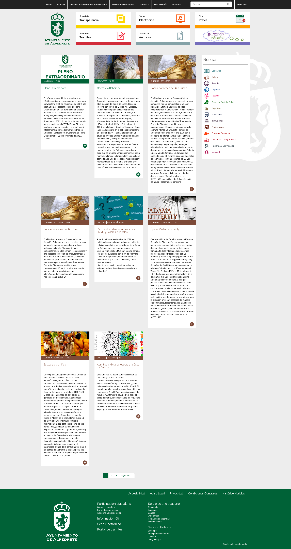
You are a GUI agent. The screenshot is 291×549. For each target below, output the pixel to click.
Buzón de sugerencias (107, 510)
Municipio (176, 4)
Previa (203, 18)
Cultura (155, 81)
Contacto (144, 4)
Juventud (216, 83)
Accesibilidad (136, 493)
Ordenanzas (153, 516)
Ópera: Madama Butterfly (165, 229)
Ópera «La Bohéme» (108, 88)
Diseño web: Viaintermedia (235, 544)
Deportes (216, 89)
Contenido (242, 4)
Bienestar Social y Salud (223, 102)
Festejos (215, 96)
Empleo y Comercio (221, 133)
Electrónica (146, 18)
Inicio (49, 4)
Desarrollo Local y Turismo (224, 139)
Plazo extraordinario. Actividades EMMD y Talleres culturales (116, 231)
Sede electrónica (109, 524)
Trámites (85, 35)
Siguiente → (127, 475)
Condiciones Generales (202, 493)
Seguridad (216, 108)
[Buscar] (228, 4)
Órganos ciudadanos (106, 507)
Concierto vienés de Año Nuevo (169, 88)
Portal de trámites (110, 529)
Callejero (152, 537)
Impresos (152, 510)
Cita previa (153, 507)
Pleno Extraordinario (55, 88)
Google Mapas (154, 539)
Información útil (108, 518)
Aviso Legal (157, 493)
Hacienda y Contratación (223, 146)
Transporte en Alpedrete (159, 534)
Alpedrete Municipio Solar (109, 513)
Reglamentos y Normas (159, 519)
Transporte (217, 114)
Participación (160, 4)
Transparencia (89, 18)
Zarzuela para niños (55, 364)
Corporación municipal (123, 4)
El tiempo (152, 531)
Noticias (61, 4)
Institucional (217, 121)
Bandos (151, 513)
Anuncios (145, 35)
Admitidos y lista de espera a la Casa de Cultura (118, 366)
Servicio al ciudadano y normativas (87, 4)
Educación (216, 71)
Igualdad (216, 152)
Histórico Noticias (233, 493)
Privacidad (176, 493)
